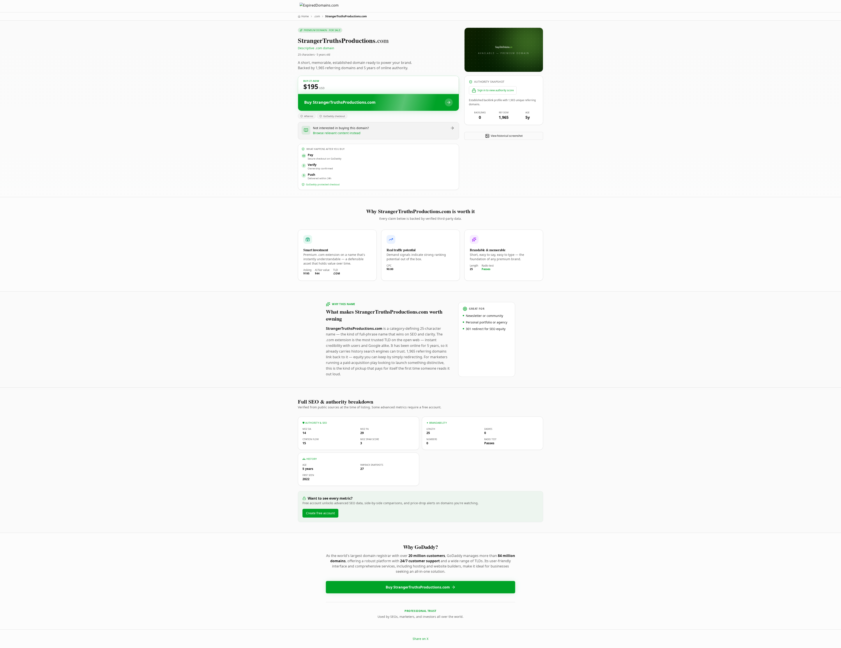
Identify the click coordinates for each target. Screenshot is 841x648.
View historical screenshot (507, 136)
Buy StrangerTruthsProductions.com (418, 587)
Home (305, 16)
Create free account (320, 513)
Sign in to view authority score (495, 90)
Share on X (420, 639)
